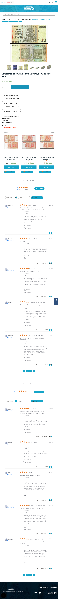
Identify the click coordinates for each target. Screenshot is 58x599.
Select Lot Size (6, 93)
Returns (45, 587)
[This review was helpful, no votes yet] (49, 233)
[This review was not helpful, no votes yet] (51, 233)
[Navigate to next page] (34, 371)
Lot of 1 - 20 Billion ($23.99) (11, 95)
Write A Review (39, 188)
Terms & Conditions (51, 589)
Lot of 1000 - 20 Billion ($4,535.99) (12, 111)
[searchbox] (10, 197)
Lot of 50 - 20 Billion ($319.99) (11, 103)
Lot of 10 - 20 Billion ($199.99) (11, 101)
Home (3, 19)
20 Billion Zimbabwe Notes (23, 19)
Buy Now (11, 167)
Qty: (3, 87)
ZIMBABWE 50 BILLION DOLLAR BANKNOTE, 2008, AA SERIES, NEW (11, 157)
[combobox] (24, 197)
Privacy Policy (53, 587)
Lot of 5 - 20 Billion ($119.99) (11, 98)
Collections (10, 19)
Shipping (39, 587)
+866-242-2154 (3, 2)
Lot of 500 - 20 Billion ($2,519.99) (12, 109)
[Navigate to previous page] (24, 371)
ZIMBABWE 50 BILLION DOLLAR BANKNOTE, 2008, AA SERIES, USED (29, 157)
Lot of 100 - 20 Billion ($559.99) (12, 106)
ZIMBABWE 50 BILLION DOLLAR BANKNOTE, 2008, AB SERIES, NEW (47, 157)
